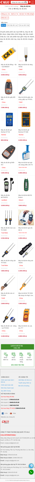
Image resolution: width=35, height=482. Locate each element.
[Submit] (26, 2)
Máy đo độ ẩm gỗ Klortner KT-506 (23, 131)
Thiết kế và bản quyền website (16, 480)
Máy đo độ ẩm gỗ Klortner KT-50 (6, 131)
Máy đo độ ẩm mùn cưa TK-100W (8, 229)
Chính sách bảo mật (7, 385)
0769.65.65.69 (14, 399)
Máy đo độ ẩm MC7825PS (5, 196)
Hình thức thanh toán (7, 388)
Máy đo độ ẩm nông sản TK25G (25, 261)
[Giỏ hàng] (30, 2)
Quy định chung (6, 391)
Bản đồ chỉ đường (23, 386)
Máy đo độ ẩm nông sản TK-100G (8, 261)
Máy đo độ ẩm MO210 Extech (25, 196)
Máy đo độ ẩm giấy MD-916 (8, 98)
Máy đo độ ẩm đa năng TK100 (25, 65)
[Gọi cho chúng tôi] (31, 473)
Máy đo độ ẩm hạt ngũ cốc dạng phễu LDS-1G (25, 163)
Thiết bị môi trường (11, 6)
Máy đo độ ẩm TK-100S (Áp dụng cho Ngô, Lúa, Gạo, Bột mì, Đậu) (25, 294)
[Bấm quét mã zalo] (31, 466)
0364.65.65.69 (20, 408)
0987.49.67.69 (14, 405)
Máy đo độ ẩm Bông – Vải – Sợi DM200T (8, 65)
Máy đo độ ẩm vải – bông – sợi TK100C (8, 327)
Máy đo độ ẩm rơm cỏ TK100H (7, 294)
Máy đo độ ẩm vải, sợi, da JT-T (25, 327)
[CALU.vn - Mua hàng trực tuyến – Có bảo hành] (5, 2)
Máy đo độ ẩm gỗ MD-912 (8, 163)
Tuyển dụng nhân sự (24, 383)
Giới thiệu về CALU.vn (25, 380)
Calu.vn (27, 480)
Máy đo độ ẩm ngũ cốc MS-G (25, 229)
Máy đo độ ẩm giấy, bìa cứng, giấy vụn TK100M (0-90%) (25, 98)
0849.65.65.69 (14, 402)
